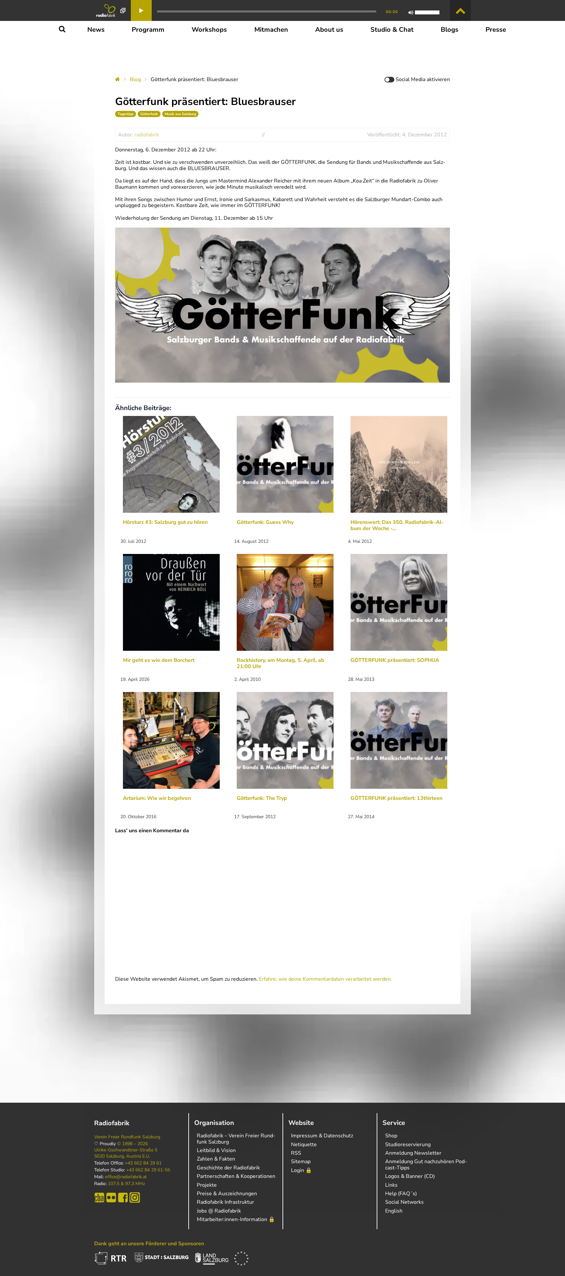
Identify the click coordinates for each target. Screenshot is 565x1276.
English (393, 1211)
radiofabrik (146, 134)
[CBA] (99, 1197)
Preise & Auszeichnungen (227, 1193)
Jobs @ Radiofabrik (219, 1211)
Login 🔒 (301, 1170)
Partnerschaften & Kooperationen (236, 1176)
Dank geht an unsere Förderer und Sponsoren (149, 1243)
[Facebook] (123, 1197)
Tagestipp (125, 114)
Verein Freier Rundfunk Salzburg (127, 1137)
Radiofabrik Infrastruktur (225, 1202)
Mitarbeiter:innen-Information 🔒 (236, 1219)
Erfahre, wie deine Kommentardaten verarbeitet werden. (325, 979)
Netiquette (304, 1144)
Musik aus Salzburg (180, 114)
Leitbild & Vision (216, 1150)
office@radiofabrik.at (126, 1177)
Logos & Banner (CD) (410, 1176)
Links (391, 1185)
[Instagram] (134, 1197)
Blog (135, 79)
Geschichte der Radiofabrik (228, 1167)
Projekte (207, 1185)
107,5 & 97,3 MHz (126, 1184)
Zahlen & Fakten (216, 1159)
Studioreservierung (408, 1144)
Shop (391, 1135)
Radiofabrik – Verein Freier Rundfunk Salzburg (236, 1138)
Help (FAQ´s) (401, 1193)
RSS (296, 1153)
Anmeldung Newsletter (413, 1153)
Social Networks (404, 1202)
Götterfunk (149, 114)
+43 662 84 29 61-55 (148, 1170)
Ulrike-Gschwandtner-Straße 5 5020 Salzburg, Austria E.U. (125, 1153)
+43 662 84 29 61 (143, 1163)
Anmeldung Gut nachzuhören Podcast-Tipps (426, 1164)
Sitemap (301, 1161)
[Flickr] (111, 1197)
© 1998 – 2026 (132, 1144)
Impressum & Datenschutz (322, 1135)
